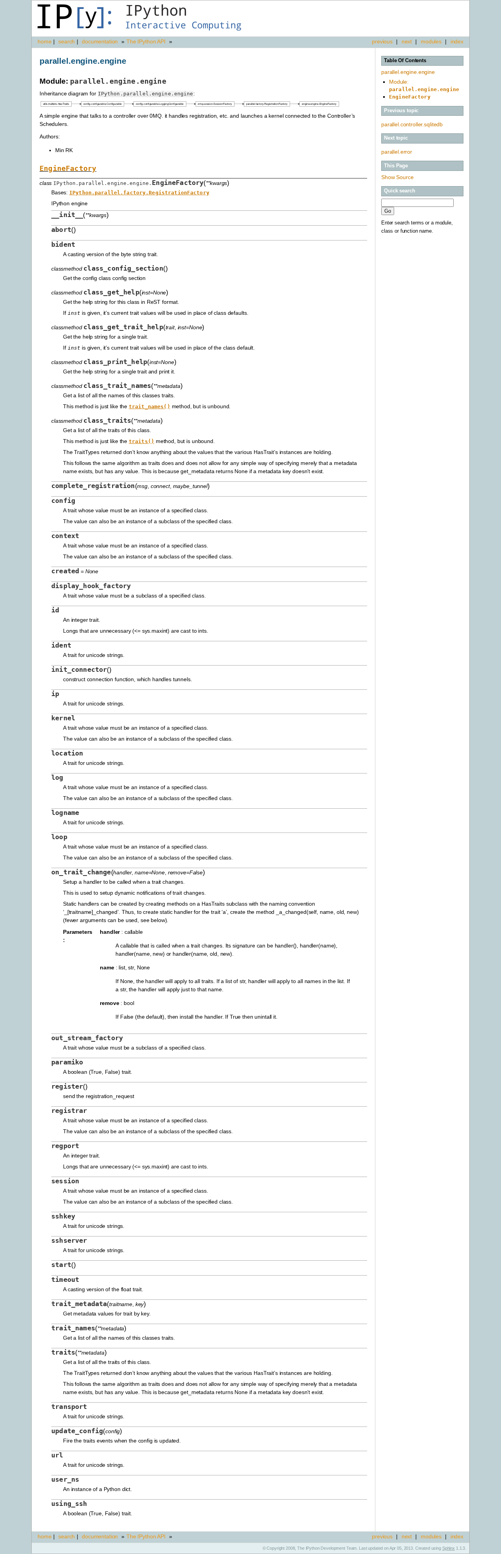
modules (431, 41)
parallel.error (396, 152)
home (44, 41)
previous (382, 41)
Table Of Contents (405, 60)
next (407, 41)
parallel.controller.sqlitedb (412, 124)
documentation (100, 41)
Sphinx (448, 1548)
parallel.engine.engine (408, 72)
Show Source (397, 177)
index (457, 41)
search (66, 41)
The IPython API (146, 41)
